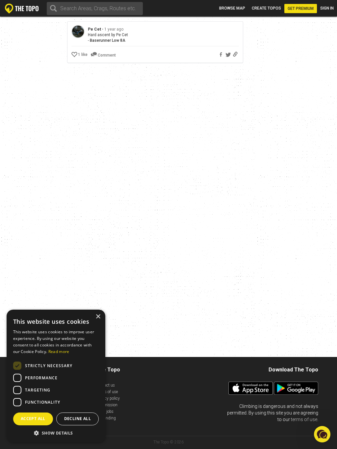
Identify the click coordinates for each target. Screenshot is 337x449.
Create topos (266, 8)
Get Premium (301, 8)
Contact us (105, 385)
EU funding (106, 418)
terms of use (304, 419)
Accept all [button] (33, 418)
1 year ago (113, 29)
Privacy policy (108, 398)
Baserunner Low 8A (107, 40)
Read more (58, 351)
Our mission (106, 405)
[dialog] (56, 376)
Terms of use (107, 392)
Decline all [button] (77, 418)
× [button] (97, 316)
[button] (56, 433)
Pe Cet (94, 29)
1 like (83, 54)
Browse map (232, 8)
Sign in (327, 8)
